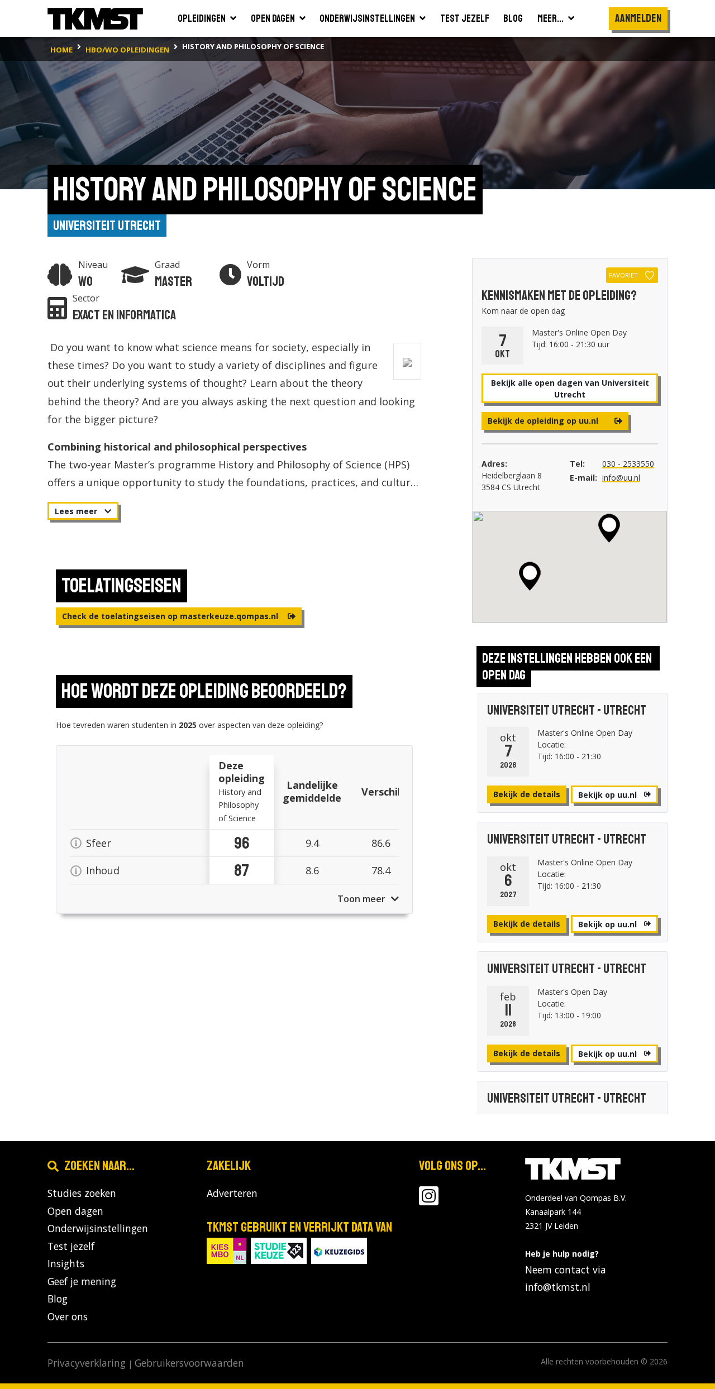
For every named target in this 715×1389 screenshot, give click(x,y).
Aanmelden (638, 18)
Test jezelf (70, 1246)
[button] (609, 528)
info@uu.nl (621, 477)
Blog (57, 1298)
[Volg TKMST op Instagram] (428, 1200)
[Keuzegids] (339, 1249)
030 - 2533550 (628, 463)
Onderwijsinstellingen (97, 1228)
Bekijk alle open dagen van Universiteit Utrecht (570, 388)
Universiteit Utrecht (107, 225)
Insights (65, 1263)
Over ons (67, 1316)
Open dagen (75, 1211)
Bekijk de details (526, 794)
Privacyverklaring (86, 1362)
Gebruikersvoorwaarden (189, 1362)
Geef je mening (81, 1281)
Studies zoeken (81, 1193)
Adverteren (232, 1193)
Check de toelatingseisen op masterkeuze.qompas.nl (171, 616)
